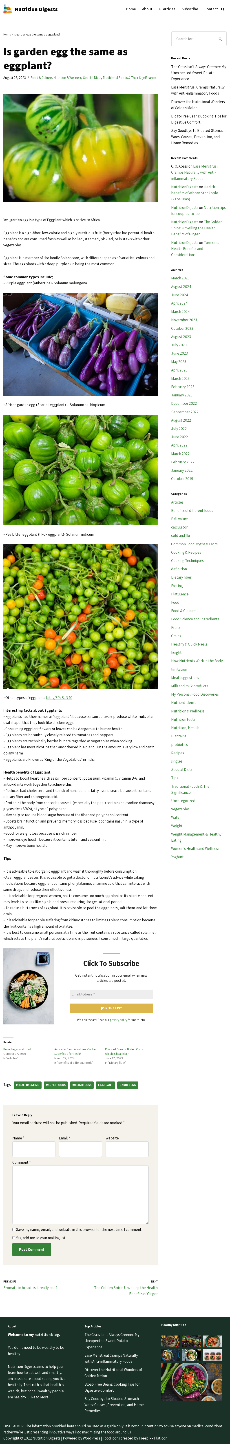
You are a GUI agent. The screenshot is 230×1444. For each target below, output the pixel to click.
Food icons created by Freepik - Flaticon (135, 1438)
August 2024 (181, 286)
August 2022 (181, 420)
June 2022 (179, 436)
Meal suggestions (185, 677)
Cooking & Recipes (186, 552)
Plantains (178, 736)
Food (175, 602)
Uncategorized (183, 800)
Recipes (177, 752)
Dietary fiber (181, 577)
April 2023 (179, 370)
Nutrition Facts (183, 719)
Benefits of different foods (192, 510)
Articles (177, 502)
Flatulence (180, 594)
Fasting (177, 585)
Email (64, 1138)
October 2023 (182, 328)
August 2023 (181, 336)
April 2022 (179, 445)
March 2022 (180, 453)
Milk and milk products (189, 685)
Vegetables (180, 809)
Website (112, 1138)
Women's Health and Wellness (195, 848)
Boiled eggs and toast (17, 1049)
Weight (177, 825)
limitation (179, 669)
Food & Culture (41, 77)
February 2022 (183, 462)
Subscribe (190, 9)
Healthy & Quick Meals (189, 644)
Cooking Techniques (187, 560)
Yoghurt (177, 856)
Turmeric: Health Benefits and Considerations (195, 248)
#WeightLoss (81, 1085)
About (147, 9)
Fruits (176, 627)
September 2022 (185, 411)
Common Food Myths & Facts (194, 544)
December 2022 (184, 403)
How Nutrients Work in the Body (197, 660)
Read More (40, 1397)
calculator (179, 527)
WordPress (91, 1438)
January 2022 (182, 470)
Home (131, 9)
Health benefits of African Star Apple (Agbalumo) (194, 192)
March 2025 (180, 278)
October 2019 (182, 478)
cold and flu (180, 535)
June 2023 (179, 353)
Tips (174, 777)
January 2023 (181, 395)
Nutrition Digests (46, 1438)
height (176, 652)
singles (176, 761)
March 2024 (180, 311)
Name (18, 1138)
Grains (176, 635)
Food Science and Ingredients (195, 619)
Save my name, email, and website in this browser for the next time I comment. (79, 1229)
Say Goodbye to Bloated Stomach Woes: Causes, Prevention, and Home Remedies (198, 136)
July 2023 (179, 345)
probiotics (179, 744)
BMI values (179, 518)
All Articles (167, 9)
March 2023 (180, 378)
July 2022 (179, 428)
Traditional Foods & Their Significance (129, 77)
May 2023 (178, 361)
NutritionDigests (184, 186)
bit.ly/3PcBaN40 (59, 697)
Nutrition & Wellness (67, 77)
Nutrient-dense (184, 702)
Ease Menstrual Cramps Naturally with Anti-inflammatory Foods (194, 172)
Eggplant (105, 1085)
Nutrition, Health (185, 727)
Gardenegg (127, 1085)
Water (176, 817)
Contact (211, 9)
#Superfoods (56, 1085)
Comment (21, 1162)
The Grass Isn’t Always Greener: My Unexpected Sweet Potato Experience (198, 72)
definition (179, 568)
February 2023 (182, 386)
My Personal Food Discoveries (195, 694)
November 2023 (184, 319)
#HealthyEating (27, 1085)
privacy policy (118, 1019)
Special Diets (92, 77)
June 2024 (179, 294)
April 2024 (179, 303)
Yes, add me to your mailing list (40, 1237)
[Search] (222, 9)
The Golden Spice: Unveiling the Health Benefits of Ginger (196, 228)
